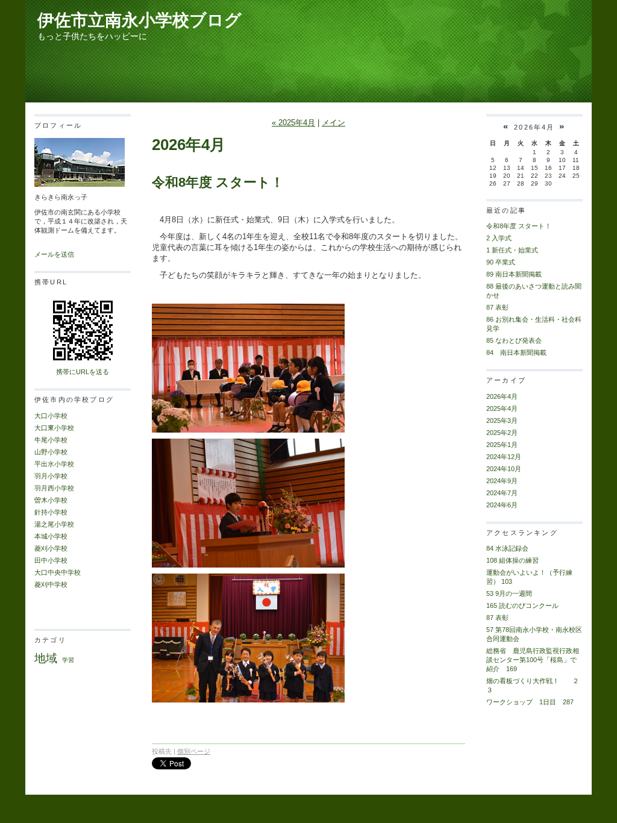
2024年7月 (502, 492)
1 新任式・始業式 (512, 250)
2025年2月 (502, 432)
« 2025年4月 (293, 122)
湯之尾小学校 (54, 524)
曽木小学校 (50, 500)
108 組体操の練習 (512, 560)
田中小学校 (50, 560)
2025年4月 (502, 408)
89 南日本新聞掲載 (514, 274)
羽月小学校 (50, 476)
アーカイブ (506, 380)
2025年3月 (502, 420)
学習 (68, 660)
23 (548, 175)
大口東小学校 (54, 427)
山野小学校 (50, 451)
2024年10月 (503, 468)
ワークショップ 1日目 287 (530, 702)
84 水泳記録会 (507, 548)
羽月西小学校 (54, 488)
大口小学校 (50, 415)
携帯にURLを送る (82, 371)
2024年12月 (503, 456)
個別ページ (193, 751)
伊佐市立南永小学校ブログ (139, 20)
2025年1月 (502, 444)
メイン (333, 122)
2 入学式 (499, 238)
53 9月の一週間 (509, 593)
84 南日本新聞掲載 (516, 352)
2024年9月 (502, 480)
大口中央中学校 (57, 572)
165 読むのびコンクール (522, 605)
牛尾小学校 (50, 439)
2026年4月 (502, 396)
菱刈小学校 (50, 548)
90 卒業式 (500, 262)
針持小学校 (50, 512)
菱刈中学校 (50, 584)
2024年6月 (502, 505)
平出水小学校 (54, 464)
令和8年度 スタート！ (218, 182)
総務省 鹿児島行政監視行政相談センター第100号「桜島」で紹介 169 (532, 659)
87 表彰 (497, 307)
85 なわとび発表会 (514, 340)
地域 (45, 658)
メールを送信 (54, 254)
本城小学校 (50, 536)
